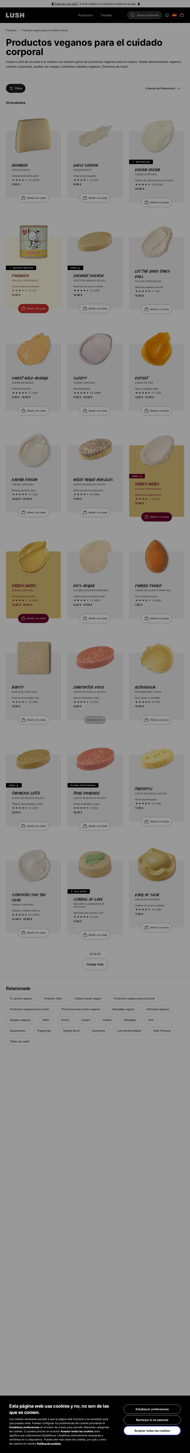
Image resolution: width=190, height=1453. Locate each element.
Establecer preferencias (152, 1409)
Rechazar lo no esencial (152, 1420)
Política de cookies (49, 1443)
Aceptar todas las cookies (152, 1430)
